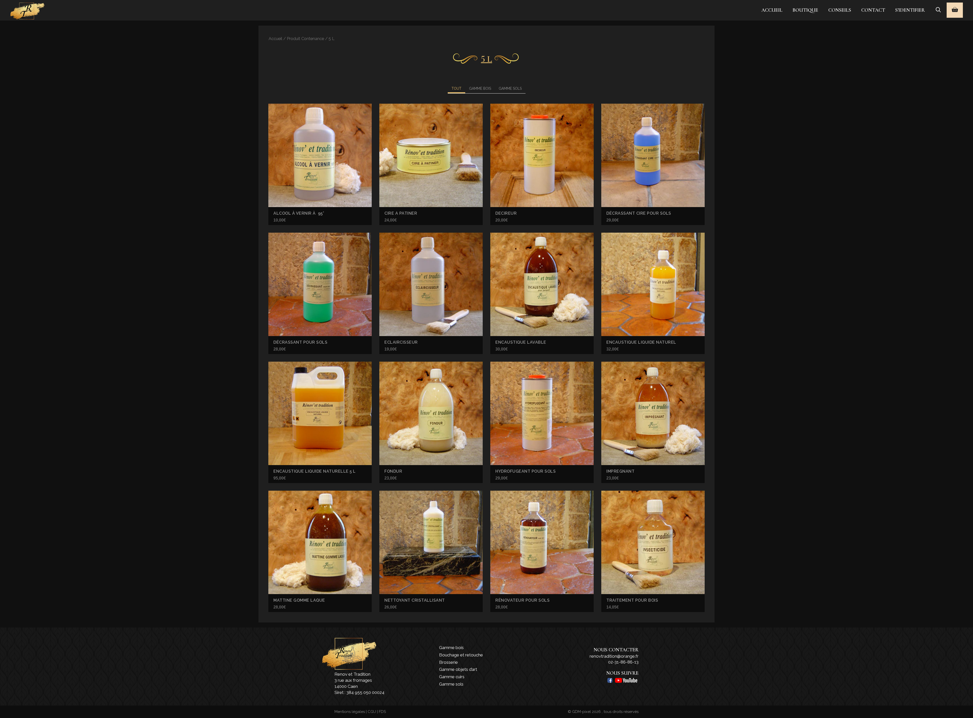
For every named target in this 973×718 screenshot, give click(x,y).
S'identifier (910, 10)
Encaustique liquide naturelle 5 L (314, 471)
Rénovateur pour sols (522, 600)
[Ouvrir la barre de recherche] (938, 10)
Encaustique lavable (520, 342)
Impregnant (620, 471)
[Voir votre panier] (955, 10)
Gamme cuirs (451, 676)
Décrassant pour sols (300, 342)
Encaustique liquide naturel (641, 342)
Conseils (839, 10)
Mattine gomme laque (299, 600)
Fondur (393, 471)
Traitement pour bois (632, 600)
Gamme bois (451, 647)
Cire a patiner (400, 213)
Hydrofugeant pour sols (525, 471)
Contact (873, 10)
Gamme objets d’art (458, 669)
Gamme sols (451, 684)
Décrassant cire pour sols (638, 213)
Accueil (771, 10)
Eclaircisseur (401, 342)
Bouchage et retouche (461, 654)
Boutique (805, 10)
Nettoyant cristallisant (414, 600)
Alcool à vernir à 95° (298, 213)
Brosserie (448, 662)
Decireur (506, 213)
